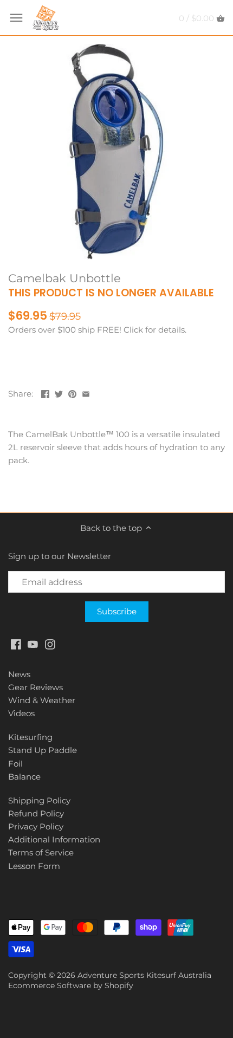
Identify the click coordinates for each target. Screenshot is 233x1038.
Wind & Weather (41, 700)
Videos (21, 713)
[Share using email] (86, 392)
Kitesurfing (30, 737)
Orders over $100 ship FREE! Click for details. (97, 330)
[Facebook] (16, 643)
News (19, 674)
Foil (15, 763)
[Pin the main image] (72, 392)
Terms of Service (41, 852)
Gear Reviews (35, 687)
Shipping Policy (39, 800)
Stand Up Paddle (42, 750)
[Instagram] (50, 643)
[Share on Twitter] (59, 392)
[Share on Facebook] (45, 392)
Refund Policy (36, 813)
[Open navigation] (16, 18)
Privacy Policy (35, 826)
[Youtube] (33, 643)
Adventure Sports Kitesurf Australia (144, 975)
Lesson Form (34, 866)
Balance (24, 776)
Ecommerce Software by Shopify (70, 985)
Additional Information (54, 839)
